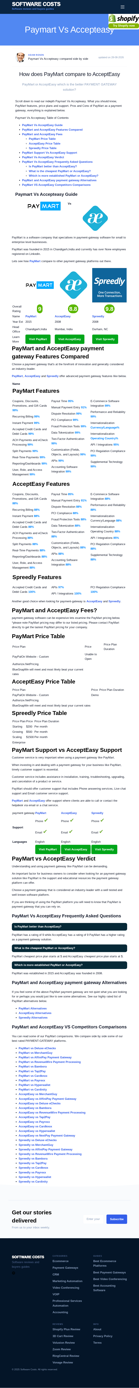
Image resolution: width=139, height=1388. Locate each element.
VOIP (56, 1294)
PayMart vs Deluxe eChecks (37, 1048)
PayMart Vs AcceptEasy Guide (42, 125)
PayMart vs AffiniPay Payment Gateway (45, 1057)
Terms (97, 1342)
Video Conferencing (66, 1287)
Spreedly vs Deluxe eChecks (38, 1140)
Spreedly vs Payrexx (32, 1172)
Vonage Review (63, 1362)
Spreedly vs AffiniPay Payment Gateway (45, 1149)
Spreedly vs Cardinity (33, 1181)
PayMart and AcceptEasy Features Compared (52, 129)
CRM (56, 1274)
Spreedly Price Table (42, 148)
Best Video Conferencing (110, 1279)
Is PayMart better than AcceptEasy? (53, 166)
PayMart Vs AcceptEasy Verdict (43, 157)
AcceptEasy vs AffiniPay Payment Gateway (47, 1098)
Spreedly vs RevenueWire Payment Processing (50, 1154)
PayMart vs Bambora (33, 1066)
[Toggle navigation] (122, 7)
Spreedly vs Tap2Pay (32, 1163)
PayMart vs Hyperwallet (34, 1085)
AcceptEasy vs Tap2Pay (34, 1117)
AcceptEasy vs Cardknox (35, 1126)
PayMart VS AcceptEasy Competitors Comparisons (56, 184)
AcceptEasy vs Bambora (35, 1108)
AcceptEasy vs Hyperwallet (37, 1131)
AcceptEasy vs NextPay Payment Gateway (47, 1135)
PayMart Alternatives (33, 1008)
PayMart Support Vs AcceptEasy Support (49, 152)
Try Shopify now (124, 25)
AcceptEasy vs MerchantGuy (38, 1094)
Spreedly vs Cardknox (33, 1167)
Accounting (60, 1312)
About (97, 1329)
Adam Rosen (36, 55)
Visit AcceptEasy (69, 339)
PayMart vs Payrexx (32, 1080)
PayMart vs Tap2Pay (32, 1071)
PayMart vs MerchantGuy (35, 1052)
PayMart (35, 261)
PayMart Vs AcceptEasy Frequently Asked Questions (57, 161)
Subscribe (117, 1219)
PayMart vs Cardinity (33, 1089)
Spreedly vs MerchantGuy (36, 1145)
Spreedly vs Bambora (33, 1158)
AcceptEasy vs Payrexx (34, 1121)
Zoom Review (62, 1349)
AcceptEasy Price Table (44, 143)
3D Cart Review (63, 1336)
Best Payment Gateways (109, 1272)
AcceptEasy (32, 376)
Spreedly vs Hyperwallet (35, 1177)
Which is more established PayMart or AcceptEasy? (63, 175)
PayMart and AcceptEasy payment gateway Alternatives (59, 180)
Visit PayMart (38, 339)
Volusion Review (64, 1342)
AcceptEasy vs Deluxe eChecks (40, 1103)
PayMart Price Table (42, 138)
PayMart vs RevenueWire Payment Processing (50, 1062)
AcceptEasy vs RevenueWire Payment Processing (52, 1112)
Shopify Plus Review (66, 1329)
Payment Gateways (65, 1267)
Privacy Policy (102, 1336)
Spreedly (52, 376)
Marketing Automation (67, 1281)
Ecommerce (60, 1261)
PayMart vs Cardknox (33, 1075)
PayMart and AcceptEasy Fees (42, 134)
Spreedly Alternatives (33, 1017)
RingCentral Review (66, 1356)
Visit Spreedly (105, 339)
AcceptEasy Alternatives (35, 1013)
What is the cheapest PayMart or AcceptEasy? (60, 171)
